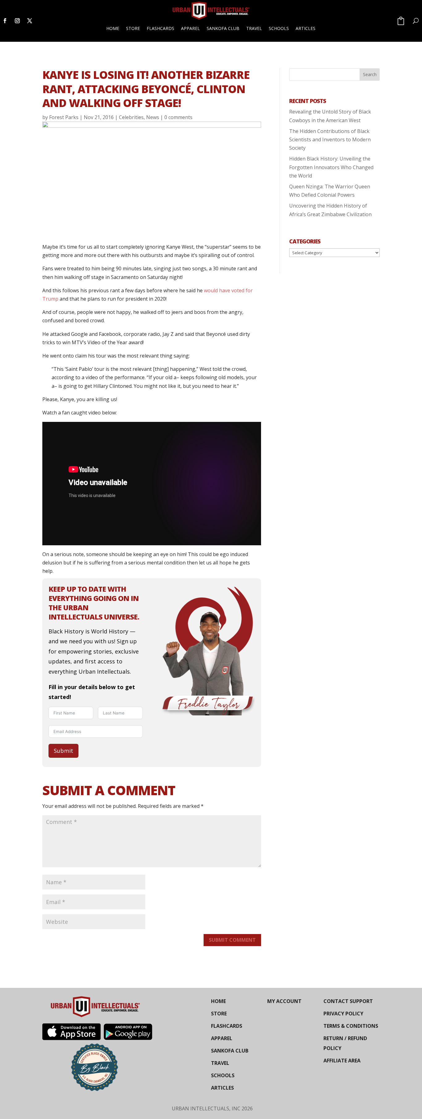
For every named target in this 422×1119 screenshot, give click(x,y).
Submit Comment (232, 940)
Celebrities (131, 117)
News (152, 117)
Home (112, 28)
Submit (63, 750)
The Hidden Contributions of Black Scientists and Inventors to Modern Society (330, 139)
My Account (284, 1001)
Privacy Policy (343, 1013)
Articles (305, 28)
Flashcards (160, 28)
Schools (279, 28)
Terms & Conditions (350, 1026)
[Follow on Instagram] (17, 21)
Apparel (190, 28)
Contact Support (348, 1001)
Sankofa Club (223, 28)
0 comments (178, 117)
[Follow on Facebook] (5, 21)
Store (133, 28)
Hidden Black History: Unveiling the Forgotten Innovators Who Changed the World (331, 167)
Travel (254, 28)
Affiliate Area (342, 1060)
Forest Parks (63, 117)
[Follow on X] (30, 21)
